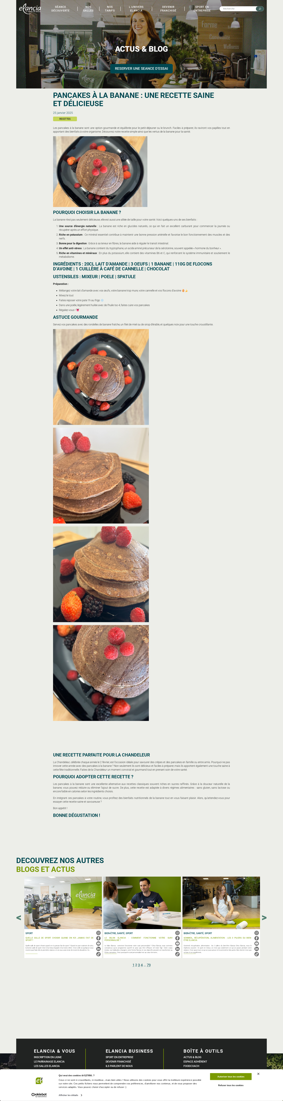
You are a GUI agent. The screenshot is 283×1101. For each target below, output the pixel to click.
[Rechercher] (260, 8)
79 (149, 965)
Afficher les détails (68, 1095)
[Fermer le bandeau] (258, 1074)
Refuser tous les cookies (230, 1085)
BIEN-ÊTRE (110, 933)
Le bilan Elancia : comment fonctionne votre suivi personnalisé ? (138, 939)
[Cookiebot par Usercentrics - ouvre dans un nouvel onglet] (39, 1095)
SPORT (29, 933)
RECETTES (65, 119)
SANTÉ (121, 933)
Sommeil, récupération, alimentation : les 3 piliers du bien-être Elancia (218, 939)
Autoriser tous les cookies (230, 1076)
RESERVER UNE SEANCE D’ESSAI (141, 68)
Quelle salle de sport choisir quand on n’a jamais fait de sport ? (59, 939)
